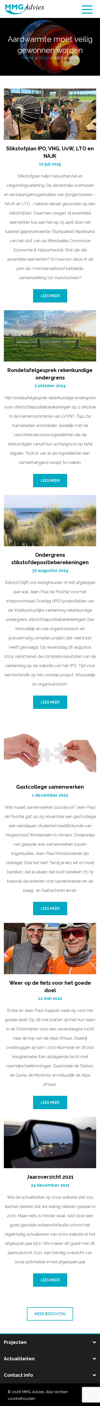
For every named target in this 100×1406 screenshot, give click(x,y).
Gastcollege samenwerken (50, 787)
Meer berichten (50, 1314)
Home (27, 57)
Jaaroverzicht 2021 (50, 1177)
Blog (44, 57)
